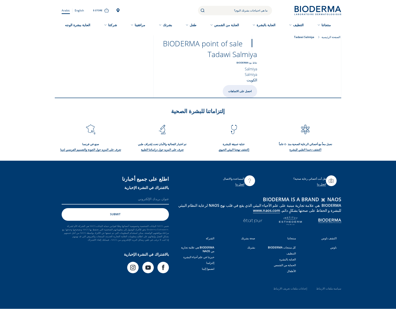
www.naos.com (266, 210)
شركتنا (112, 25)
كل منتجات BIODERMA (282, 247)
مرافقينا (140, 25)
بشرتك (167, 25)
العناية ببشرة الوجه (77, 25)
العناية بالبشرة (266, 25)
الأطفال (291, 271)
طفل (193, 25)
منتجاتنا (326, 25)
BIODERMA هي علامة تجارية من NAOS (197, 249)
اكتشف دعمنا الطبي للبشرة (305, 150)
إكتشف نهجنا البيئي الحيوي (234, 150)
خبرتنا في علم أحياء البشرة (198, 257)
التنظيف (298, 25)
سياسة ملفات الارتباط (328, 288)
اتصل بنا (321, 184)
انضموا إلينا (208, 269)
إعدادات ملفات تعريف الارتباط (290, 288)
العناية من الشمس (226, 25)
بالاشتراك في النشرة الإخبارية (146, 187)
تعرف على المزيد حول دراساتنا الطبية (162, 150)
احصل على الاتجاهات (240, 91)
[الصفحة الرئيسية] (317, 10)
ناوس (333, 247)
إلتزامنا (210, 263)
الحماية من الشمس (285, 265)
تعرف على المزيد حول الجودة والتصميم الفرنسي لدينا (90, 150)
